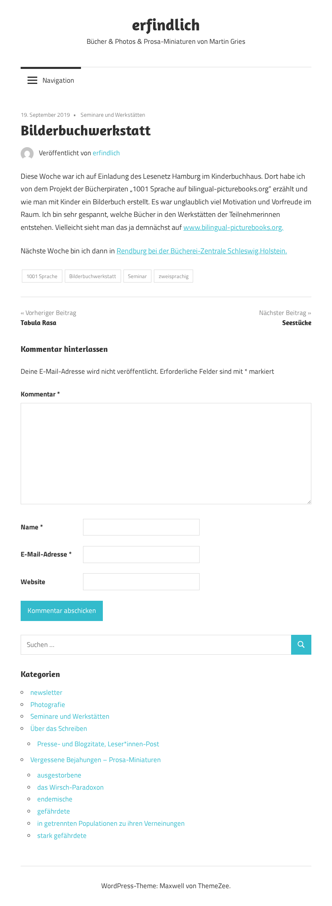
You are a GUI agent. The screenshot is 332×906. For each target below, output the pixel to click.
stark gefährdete (62, 835)
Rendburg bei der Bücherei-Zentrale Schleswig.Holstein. (202, 250)
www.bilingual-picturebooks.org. (233, 227)
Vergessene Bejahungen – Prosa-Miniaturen (95, 759)
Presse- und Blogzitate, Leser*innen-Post (98, 744)
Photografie (47, 704)
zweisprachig (174, 276)
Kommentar (40, 394)
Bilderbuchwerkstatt (92, 276)
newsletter (46, 692)
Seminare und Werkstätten (113, 114)
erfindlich (166, 24)
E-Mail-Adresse (46, 554)
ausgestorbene (59, 775)
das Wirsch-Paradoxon (70, 787)
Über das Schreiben (58, 728)
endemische (54, 799)
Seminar (137, 276)
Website (33, 581)
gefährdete (53, 811)
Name (32, 527)
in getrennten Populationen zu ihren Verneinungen (111, 823)
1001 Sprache (41, 276)
